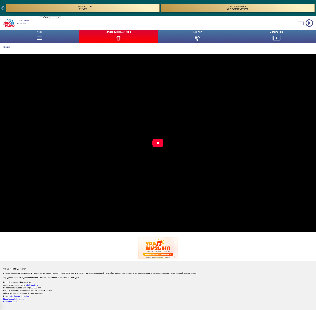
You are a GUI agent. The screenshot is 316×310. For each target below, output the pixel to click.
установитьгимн (83, 8)
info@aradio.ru (32, 285)
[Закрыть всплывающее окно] (2, 7)
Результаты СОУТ (11, 302)
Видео (7, 47)
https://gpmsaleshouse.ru (13, 299)
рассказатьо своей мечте (238, 8)
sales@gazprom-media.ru (19, 296)
